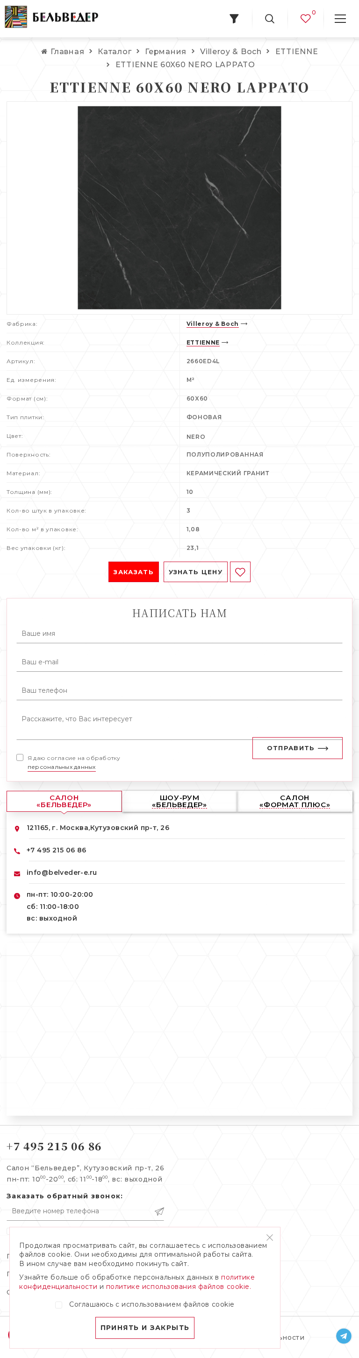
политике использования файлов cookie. (178, 1286)
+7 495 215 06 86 (56, 850)
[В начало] (51, 19)
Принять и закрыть (145, 1327)
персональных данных (62, 766)
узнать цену (196, 572)
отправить (291, 748)
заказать (133, 572)
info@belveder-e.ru (62, 872)
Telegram (344, 1336)
